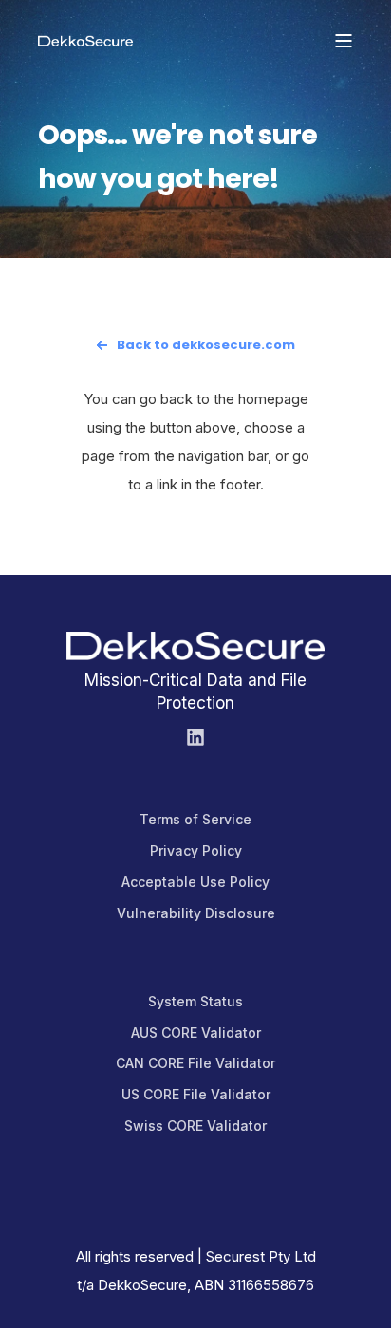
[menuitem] (195, 820)
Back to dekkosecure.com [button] (206, 345)
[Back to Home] (85, 39)
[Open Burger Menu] (344, 41)
